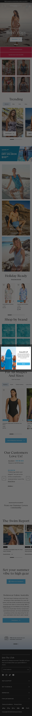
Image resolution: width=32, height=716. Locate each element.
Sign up (23, 363)
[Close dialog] (30, 348)
